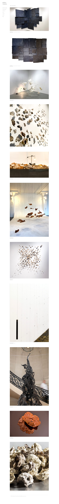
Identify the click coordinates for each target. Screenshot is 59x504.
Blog (3, 16)
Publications (4, 10)
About (3, 12)
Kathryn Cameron (5, 3)
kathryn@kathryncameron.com (22, 496)
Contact (3, 13)
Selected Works (4, 9)
